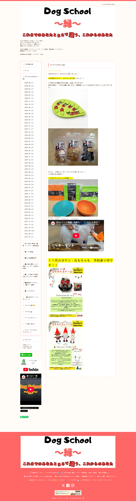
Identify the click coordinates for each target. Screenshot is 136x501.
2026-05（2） (29, 86)
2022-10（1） (29, 197)
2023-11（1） (29, 157)
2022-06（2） (29, 209)
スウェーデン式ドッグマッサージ (30, 331)
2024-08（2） (29, 138)
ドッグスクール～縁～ (63, 498)
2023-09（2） (29, 163)
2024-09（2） (29, 135)
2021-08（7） (29, 234)
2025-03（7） (29, 120)
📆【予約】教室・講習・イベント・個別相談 (31, 244)
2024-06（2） (29, 144)
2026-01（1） (29, 98)
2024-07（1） (29, 141)
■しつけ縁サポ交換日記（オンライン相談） (31, 275)
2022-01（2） (29, 218)
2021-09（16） (30, 231)
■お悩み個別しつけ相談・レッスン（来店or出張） (31, 266)
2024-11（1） (29, 129)
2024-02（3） (29, 154)
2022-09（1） (29, 200)
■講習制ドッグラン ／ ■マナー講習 (31, 284)
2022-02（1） (29, 215)
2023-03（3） (29, 181)
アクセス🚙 (28, 311)
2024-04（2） (29, 147)
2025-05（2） (29, 117)
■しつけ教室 (29, 252)
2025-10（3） (29, 104)
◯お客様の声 (29, 64)
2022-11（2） (29, 194)
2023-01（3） (29, 188)
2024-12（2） (29, 126)
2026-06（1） (29, 83)
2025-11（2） (29, 101)
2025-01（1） (29, 123)
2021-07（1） (29, 237)
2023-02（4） (29, 184)
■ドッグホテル (30, 291)
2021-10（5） (29, 228)
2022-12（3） (29, 191)
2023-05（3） (29, 175)
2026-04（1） (29, 89)
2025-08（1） (29, 107)
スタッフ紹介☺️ (30, 305)
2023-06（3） (29, 172)
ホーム (27, 70)
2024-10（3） (29, 132)
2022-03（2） (29, 212)
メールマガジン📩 (31, 318)
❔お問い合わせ (30, 324)
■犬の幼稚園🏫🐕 (31, 258)
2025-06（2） (29, 114)
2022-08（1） (29, 203)
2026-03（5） (29, 92)
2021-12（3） (29, 221)
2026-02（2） (29, 95)
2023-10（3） (29, 160)
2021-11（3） (29, 224)
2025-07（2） (29, 110)
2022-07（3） (29, 206)
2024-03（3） (29, 151)
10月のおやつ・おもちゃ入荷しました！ (63, 74)
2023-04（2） (29, 178)
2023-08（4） (29, 166)
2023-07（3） (29, 169)
